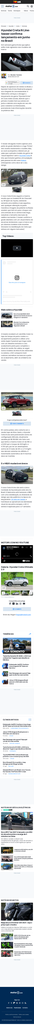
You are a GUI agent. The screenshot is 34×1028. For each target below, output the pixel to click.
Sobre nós (9, 1008)
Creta (18, 26)
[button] (3, 593)
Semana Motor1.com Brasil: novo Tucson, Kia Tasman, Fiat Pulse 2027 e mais (17, 771)
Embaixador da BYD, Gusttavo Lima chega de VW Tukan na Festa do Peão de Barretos (17, 725)
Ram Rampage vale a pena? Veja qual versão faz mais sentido (15, 740)
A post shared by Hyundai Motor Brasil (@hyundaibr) (17, 301)
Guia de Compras (15, 743)
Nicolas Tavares (16, 75)
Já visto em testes (18, 499)
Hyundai (11, 26)
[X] (11, 1003)
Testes (10, 11)
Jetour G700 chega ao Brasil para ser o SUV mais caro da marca (16, 733)
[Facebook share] (10, 604)
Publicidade (17, 1008)
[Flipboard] (14, 1003)
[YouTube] (22, 1003)
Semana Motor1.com (14, 773)
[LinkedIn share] (17, 604)
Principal (3, 26)
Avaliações (13, 751)
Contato (25, 1008)
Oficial (11, 735)
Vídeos (26, 11)
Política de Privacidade (11, 1014)
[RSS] (25, 1003)
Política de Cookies (24, 1014)
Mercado (11, 766)
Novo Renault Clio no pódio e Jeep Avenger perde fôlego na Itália (14, 763)
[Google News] (17, 1003)
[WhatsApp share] (20, 604)
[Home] (11, 6)
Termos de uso (17, 1017)
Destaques (17, 11)
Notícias (3, 11)
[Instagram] (20, 1003)
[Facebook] (9, 1003)
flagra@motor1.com (23, 615)
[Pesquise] (28, 6)
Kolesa (23, 160)
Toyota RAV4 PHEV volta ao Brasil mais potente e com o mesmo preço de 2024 (16, 755)
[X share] (13, 604)
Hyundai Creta (24, 156)
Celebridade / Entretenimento (20, 728)
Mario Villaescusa (9, 597)
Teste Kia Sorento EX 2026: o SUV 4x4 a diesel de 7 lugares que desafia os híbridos (17, 748)
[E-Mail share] (24, 604)
